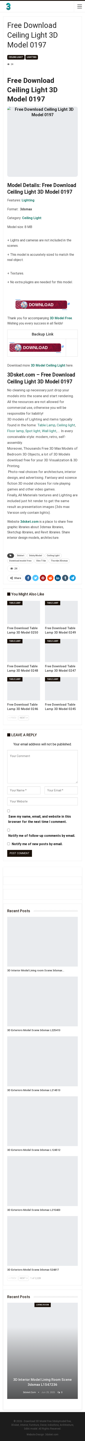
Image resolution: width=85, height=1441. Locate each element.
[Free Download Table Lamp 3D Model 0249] (61, 612)
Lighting (32, 57)
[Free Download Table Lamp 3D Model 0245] (61, 688)
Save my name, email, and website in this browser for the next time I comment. (39, 819)
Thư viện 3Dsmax (59, 561)
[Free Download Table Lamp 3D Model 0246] (23, 688)
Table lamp (15, 603)
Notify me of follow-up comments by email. (41, 836)
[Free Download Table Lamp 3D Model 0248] (23, 650)
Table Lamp (46, 425)
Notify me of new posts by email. (37, 844)
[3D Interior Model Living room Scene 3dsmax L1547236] (42, 942)
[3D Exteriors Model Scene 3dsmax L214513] (42, 1061)
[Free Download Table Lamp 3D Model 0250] (23, 612)
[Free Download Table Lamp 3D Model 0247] (61, 650)
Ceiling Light (53, 555)
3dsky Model (35, 555)
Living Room (42, 1305)
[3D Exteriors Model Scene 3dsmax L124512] (42, 1121)
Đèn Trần (41, 561)
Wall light (49, 431)
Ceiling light (16, 57)
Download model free (20, 561)
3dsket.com (51, 1434)
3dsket (20, 555)
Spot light (32, 431)
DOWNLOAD (41, 304)
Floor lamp (15, 431)
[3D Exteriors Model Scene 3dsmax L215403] (42, 1181)
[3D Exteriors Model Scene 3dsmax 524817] (42, 1241)
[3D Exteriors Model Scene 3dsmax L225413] (42, 1001)
